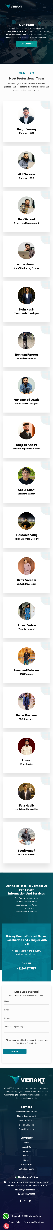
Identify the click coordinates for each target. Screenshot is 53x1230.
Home (26, 1142)
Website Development (26, 1111)
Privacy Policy (15, 1222)
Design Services (26, 1124)
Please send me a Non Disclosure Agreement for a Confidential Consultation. (27, 1041)
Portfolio (27, 1155)
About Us (26, 1147)
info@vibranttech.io (28, 1189)
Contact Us (26, 1164)
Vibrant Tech (35, 1216)
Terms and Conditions (34, 1222)
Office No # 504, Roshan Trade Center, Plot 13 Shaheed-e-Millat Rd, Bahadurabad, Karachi (27, 1183)
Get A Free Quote (26, 1169)
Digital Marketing (26, 1129)
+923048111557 (26, 966)
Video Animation (26, 1120)
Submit (14, 1051)
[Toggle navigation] (44, 6)
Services (27, 1151)
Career (26, 1160)
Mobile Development (26, 1116)
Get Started (26, 44)
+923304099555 (28, 1194)
